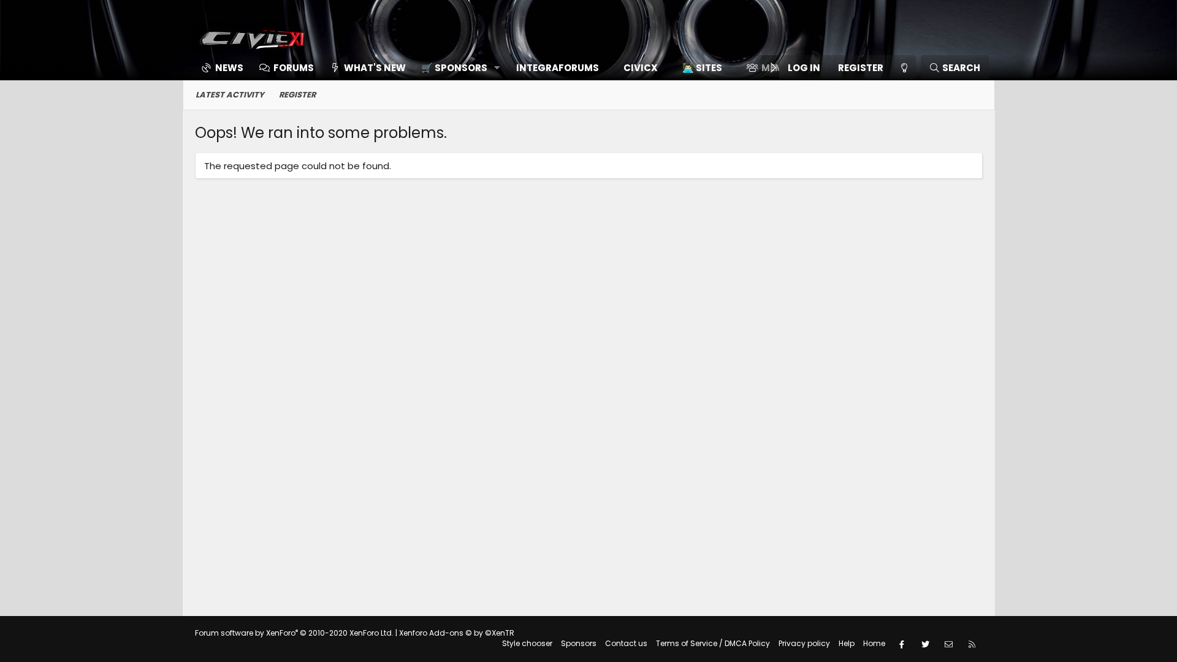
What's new (375, 67)
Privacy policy (804, 643)
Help (847, 643)
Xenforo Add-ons (456, 633)
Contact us (626, 643)
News (229, 67)
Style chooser (527, 643)
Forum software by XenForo (294, 633)
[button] (456, 67)
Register (297, 95)
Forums (293, 67)
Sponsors (578, 643)
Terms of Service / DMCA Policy (713, 643)
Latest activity (230, 95)
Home (874, 643)
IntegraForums (557, 67)
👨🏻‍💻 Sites (702, 67)
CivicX (640, 67)
